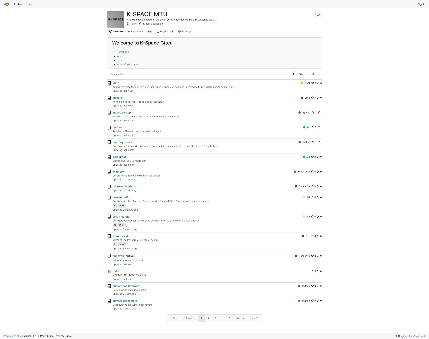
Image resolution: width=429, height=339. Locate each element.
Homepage (123, 51)
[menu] (401, 336)
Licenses (414, 335)
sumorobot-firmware (126, 286)
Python (306, 112)
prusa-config (121, 197)
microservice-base (124, 186)
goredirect (119, 157)
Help (30, 4)
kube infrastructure (127, 64)
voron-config (121, 216)
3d (115, 205)
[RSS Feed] (318, 14)
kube (116, 83)
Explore (18, 4)
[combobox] (303, 74)
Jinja (307, 97)
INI (308, 197)
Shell (307, 82)
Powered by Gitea (13, 335)
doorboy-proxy (122, 142)
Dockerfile (304, 186)
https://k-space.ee (152, 23)
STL (307, 236)
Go (308, 127)
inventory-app (122, 112)
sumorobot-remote (125, 300)
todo (119, 60)
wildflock (118, 171)
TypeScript (304, 171)
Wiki (119, 56)
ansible (117, 97)
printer (122, 205)
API (423, 335)
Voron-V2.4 (120, 236)
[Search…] (293, 74)
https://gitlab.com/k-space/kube (216, 86)
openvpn (118, 256)
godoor (117, 127)
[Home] (6, 4)
